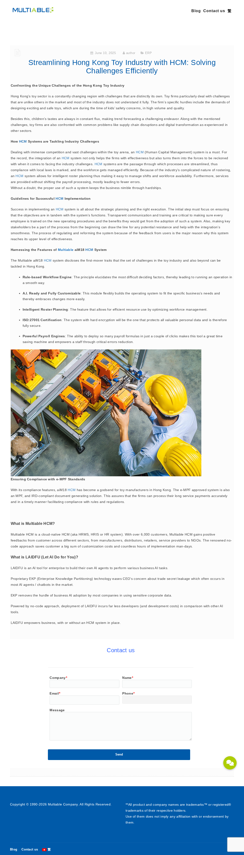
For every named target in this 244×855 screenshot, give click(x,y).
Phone (128, 693)
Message (57, 710)
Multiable (66, 250)
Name (127, 678)
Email (55, 693)
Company (58, 678)
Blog (196, 11)
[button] (230, 763)
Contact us (214, 11)
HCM (23, 141)
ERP (148, 53)
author (130, 53)
